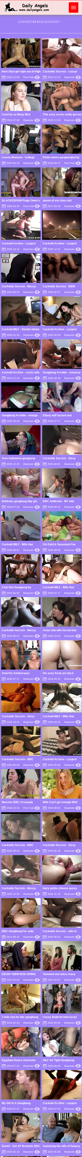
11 (41, 21)
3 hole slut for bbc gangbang (20, 1017)
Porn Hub (31, 77)
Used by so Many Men (16, 114)
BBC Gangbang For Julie (18, 931)
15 (56, 21)
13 (49, 21)
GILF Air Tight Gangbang (58, 1060)
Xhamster (72, 77)
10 (38, 21)
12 (45, 21)
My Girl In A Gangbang (16, 1103)
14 (52, 21)
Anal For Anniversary (16, 673)
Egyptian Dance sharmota (19, 1060)
